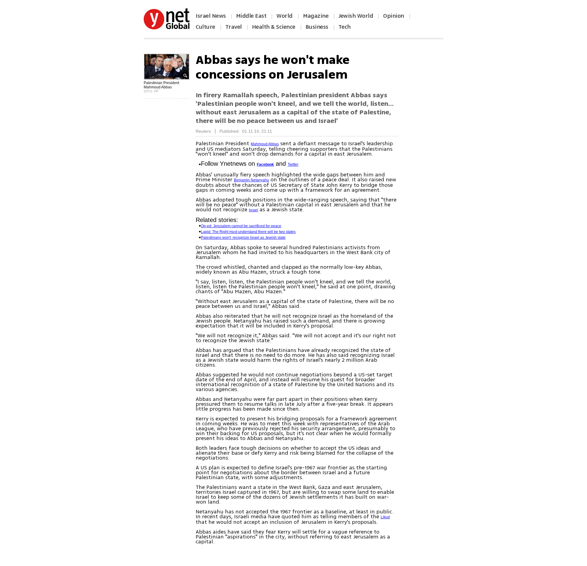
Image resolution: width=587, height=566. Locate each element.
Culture (205, 27)
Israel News (211, 16)
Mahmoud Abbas (265, 144)
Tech (344, 27)
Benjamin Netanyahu (251, 180)
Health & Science (273, 27)
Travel (233, 27)
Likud (385, 517)
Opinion (393, 16)
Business (316, 27)
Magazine (315, 16)
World (285, 16)
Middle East (251, 16)
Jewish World (355, 16)
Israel (253, 210)
